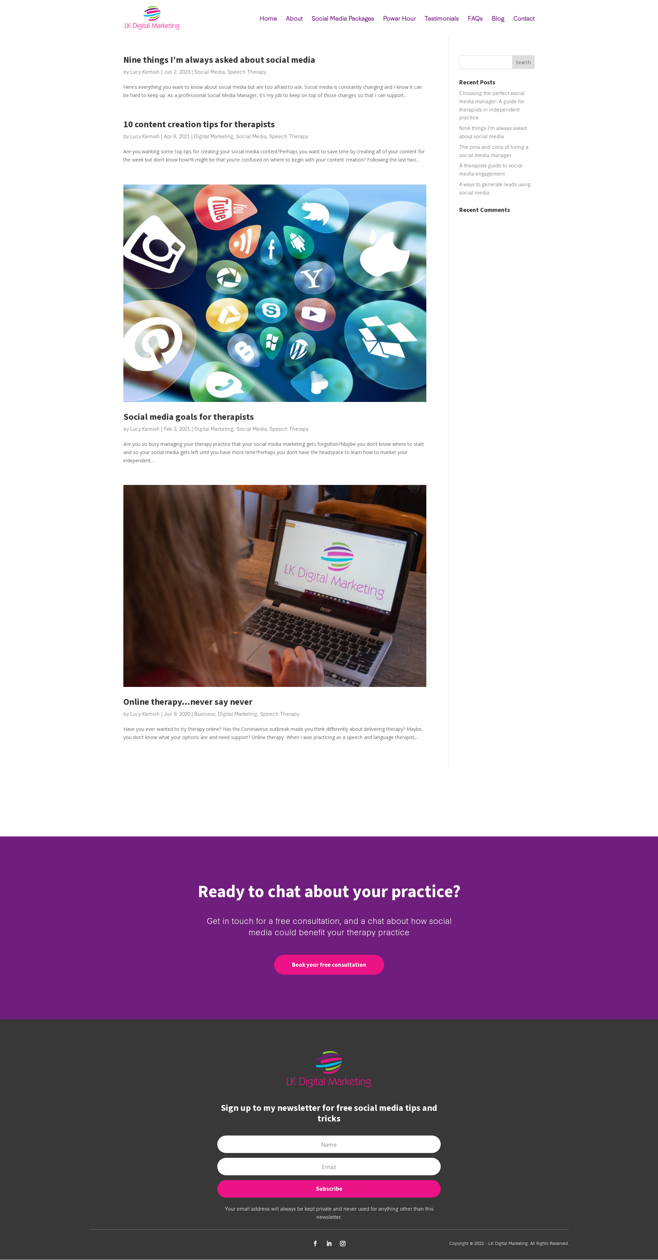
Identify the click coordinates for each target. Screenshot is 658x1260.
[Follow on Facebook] (315, 1243)
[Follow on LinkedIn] (329, 1243)
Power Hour (399, 18)
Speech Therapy (246, 71)
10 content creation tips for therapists (199, 124)
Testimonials (442, 18)
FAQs (475, 18)
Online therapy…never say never (188, 701)
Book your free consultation (329, 964)
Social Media (209, 71)
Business (204, 713)
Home (268, 18)
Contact (524, 18)
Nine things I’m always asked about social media (219, 59)
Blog (498, 18)
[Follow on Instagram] (342, 1243)
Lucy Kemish (145, 71)
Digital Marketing (213, 136)
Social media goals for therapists (188, 416)
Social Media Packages (343, 18)
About (294, 18)
